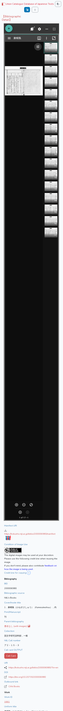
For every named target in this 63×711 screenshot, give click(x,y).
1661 (7, 701)
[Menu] (35, 9)
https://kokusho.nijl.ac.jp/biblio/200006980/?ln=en (33, 667)
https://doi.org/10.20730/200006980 (27, 676)
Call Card (11, 655)
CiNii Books (14, 686)
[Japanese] (27, 9)
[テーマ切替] (58, 4)
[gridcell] (27, 4)
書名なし (15, 626)
